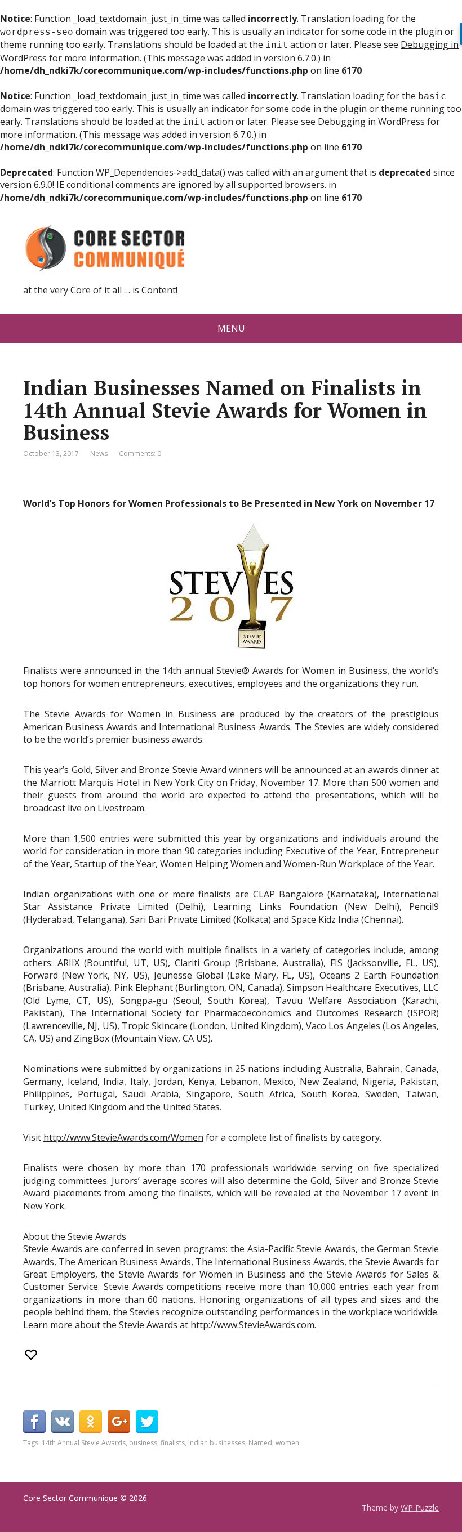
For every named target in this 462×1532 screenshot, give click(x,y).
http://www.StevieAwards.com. (253, 1325)
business (143, 1443)
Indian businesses (216, 1443)
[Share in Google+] (119, 1421)
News (99, 453)
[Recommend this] (32, 1354)
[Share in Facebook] (34, 1421)
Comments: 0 (140, 453)
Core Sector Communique (70, 1498)
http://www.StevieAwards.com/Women (123, 1137)
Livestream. (121, 808)
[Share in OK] (90, 1421)
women (287, 1443)
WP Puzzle (420, 1507)
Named (260, 1443)
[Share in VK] (62, 1421)
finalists (173, 1443)
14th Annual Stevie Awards (84, 1443)
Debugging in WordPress (371, 121)
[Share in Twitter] (147, 1421)
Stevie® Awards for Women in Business (301, 670)
